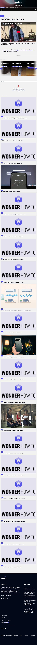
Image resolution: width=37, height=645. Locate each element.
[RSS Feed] (7, 598)
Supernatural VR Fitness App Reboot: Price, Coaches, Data (12, 430)
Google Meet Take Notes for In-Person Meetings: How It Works (13, 521)
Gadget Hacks (7, 7)
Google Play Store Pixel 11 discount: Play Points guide (11, 566)
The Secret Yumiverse (27, 9)
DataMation (26, 635)
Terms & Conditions (4, 615)
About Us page (8, 595)
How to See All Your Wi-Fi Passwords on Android (29, 588)
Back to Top (3, 628)
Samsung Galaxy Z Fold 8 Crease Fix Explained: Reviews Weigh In (13, 475)
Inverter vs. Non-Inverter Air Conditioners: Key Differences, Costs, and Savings (16, 310)
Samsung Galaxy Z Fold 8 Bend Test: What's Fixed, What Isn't (12, 544)
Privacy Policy (3, 617)
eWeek (21, 635)
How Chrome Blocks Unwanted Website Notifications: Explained (13, 453)
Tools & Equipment (19, 5)
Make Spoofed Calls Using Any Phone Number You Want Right (30, 609)
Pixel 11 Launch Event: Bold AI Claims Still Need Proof (11, 332)
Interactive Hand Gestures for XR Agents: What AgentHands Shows (13, 118)
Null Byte (16, 7)
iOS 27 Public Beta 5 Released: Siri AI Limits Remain (10, 191)
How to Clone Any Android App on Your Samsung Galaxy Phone (29, 593)
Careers (4, 622)
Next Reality (12, 7)
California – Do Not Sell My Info (6, 620)
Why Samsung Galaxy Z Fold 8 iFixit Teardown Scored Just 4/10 (13, 402)
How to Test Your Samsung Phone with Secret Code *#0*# (29, 604)
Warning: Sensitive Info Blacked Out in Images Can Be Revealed (29, 612)
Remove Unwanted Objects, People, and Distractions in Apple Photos (29, 590)
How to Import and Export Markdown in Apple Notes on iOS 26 (13, 498)
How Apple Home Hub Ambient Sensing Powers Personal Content (13, 214)
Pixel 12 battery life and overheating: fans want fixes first (12, 140)
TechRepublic (16, 635)
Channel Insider (32, 635)
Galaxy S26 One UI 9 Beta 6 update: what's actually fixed (11, 163)
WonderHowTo (2, 7)
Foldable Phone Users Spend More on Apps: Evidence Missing (12, 259)
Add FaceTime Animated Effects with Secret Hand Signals (30, 601)
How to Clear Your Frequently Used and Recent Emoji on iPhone (29, 606)
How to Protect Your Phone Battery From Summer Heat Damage (13, 379)
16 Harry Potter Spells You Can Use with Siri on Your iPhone (29, 596)
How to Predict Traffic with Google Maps (29, 598)
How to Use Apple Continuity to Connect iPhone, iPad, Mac (12, 282)
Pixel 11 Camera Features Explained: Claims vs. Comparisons (12, 357)
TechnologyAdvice (9, 635)
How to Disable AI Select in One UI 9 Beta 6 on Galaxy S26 (12, 236)
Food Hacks (16, 9)
